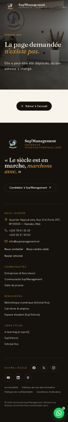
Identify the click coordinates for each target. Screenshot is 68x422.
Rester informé (14, 256)
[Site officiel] (28, 377)
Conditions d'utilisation (48, 391)
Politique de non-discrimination (38, 387)
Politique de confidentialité (19, 391)
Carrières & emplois (17, 308)
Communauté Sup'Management (23, 279)
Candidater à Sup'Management (28, 187)
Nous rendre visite (37, 249)
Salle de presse (14, 285)
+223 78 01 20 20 (19, 230)
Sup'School (11, 338)
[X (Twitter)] (44, 368)
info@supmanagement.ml (24, 241)
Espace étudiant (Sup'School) (22, 314)
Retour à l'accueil (36, 106)
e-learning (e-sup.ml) (17, 332)
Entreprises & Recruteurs (20, 273)
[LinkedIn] (18, 377)
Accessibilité (11, 387)
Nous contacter (14, 249)
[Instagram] (53, 368)
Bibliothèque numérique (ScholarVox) (27, 302)
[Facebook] (34, 368)
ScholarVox (12, 344)
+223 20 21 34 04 (19, 234)
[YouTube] (8, 377)
